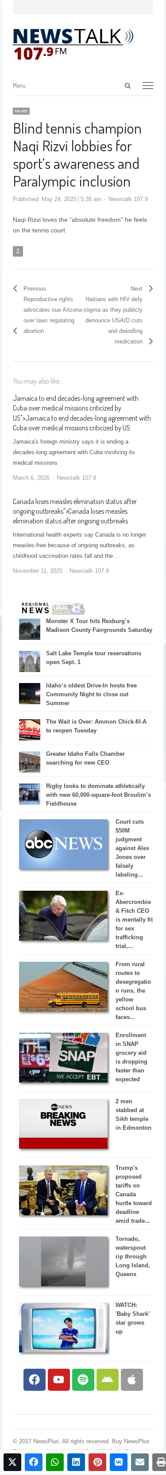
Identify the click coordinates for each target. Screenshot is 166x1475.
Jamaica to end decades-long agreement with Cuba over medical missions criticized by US (76, 408)
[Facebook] (34, 1380)
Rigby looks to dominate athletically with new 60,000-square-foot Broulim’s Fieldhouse (98, 795)
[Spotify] (83, 1380)
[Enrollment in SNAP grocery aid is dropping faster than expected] (63, 1080)
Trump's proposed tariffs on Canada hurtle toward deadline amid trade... (134, 1194)
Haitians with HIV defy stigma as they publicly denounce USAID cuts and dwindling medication (113, 320)
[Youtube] (59, 1380)
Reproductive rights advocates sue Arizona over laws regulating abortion (52, 315)
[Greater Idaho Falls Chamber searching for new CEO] (29, 770)
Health (21, 110)
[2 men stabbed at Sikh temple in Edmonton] (63, 1146)
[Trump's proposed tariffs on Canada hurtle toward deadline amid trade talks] (63, 1213)
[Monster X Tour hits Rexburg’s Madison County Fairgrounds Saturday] (29, 638)
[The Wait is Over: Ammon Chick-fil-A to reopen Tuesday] (29, 738)
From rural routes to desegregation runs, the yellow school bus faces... (133, 990)
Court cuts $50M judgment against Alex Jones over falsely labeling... (132, 848)
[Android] (108, 1380)
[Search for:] (87, 85)
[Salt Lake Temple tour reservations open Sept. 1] (29, 670)
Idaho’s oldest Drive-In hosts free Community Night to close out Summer (91, 694)
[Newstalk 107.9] (73, 44)
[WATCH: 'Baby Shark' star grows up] (63, 1350)
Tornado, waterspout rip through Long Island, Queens (133, 1256)
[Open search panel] (127, 85)
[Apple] (132, 1380)
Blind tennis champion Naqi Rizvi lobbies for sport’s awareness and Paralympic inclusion (77, 154)
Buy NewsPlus (131, 1441)
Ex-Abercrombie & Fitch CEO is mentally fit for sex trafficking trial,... (134, 919)
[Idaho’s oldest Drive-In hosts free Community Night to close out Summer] (29, 702)
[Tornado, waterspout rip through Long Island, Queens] (63, 1284)
